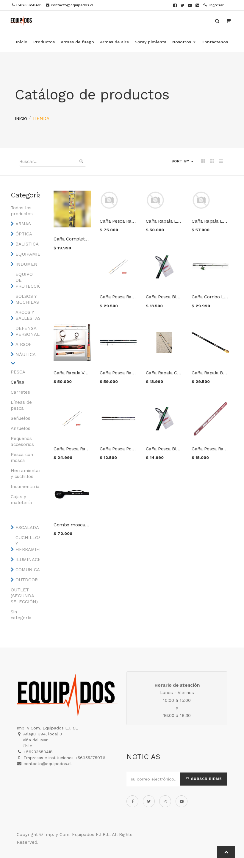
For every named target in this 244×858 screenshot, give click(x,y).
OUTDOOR (26, 579)
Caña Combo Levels (213, 297)
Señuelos (20, 418)
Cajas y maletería (21, 499)
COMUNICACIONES (27, 569)
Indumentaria (23, 486)
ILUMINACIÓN (27, 559)
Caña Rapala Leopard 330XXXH (179, 221)
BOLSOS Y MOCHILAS (27, 299)
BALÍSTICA (27, 244)
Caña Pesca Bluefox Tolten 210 (179, 449)
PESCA (18, 372)
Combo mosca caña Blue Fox (85, 525)
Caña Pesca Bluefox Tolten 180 (179, 297)
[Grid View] (203, 161)
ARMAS (23, 224)
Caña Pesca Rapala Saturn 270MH (137, 297)
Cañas (17, 382)
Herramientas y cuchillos (23, 473)
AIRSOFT (25, 344)
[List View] (221, 161)
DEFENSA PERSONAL (27, 331)
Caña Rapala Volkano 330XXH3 (86, 373)
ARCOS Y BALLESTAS (27, 315)
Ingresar (216, 5)
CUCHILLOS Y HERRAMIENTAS (27, 543)
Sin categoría (21, 614)
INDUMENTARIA (27, 264)
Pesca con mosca (22, 457)
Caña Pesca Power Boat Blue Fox (135, 449)
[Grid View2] (212, 161)
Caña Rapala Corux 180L (172, 373)
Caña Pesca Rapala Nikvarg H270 (135, 221)
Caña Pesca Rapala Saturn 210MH (90, 449)
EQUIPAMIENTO (27, 254)
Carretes (20, 392)
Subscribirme (206, 779)
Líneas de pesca (21, 405)
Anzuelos (20, 428)
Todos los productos (22, 210)
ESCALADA (27, 527)
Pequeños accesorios (22, 441)
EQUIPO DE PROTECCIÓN (27, 280)
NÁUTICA (25, 354)
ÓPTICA (23, 234)
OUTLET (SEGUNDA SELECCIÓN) (23, 595)
